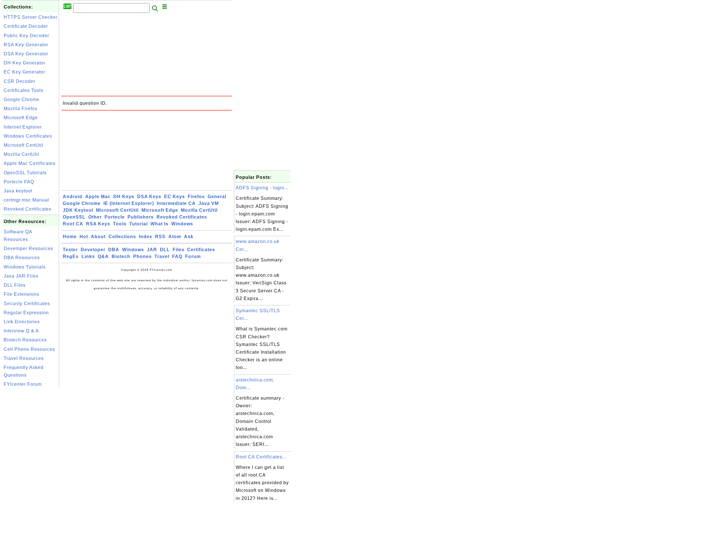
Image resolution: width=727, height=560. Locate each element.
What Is (159, 223)
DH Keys (123, 196)
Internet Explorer (23, 127)
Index (145, 236)
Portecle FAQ (19, 181)
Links (88, 256)
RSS (160, 236)
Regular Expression (26, 312)
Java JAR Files (21, 276)
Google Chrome (21, 99)
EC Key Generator (24, 72)
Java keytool (18, 190)
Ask (188, 236)
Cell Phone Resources (29, 349)
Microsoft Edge (21, 117)
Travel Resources (24, 358)
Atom (174, 236)
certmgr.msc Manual (26, 200)
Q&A (103, 256)
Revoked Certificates (27, 209)
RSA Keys (98, 223)
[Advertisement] (30, 475)
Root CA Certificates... (261, 456)
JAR (152, 249)
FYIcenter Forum (23, 384)
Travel (161, 256)
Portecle (115, 217)
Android (72, 196)
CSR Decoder (19, 81)
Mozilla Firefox (20, 108)
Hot (84, 236)
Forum (193, 256)
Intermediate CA (176, 203)
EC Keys (174, 196)
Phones (142, 256)
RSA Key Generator (26, 44)
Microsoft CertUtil (23, 145)
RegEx (71, 256)
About (98, 236)
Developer (93, 249)
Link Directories (22, 321)
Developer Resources (28, 248)
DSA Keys (149, 196)
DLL (165, 249)
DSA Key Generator (26, 53)
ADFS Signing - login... (262, 187)
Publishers (141, 217)
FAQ (177, 256)
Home (70, 236)
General (217, 196)
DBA (113, 249)
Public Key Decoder (26, 35)
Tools (119, 223)
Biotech (121, 256)
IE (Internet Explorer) (128, 203)
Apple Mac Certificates (29, 163)
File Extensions (21, 294)
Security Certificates (27, 303)
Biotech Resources (25, 339)
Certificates (201, 249)
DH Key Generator (24, 62)
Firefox (196, 196)
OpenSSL (74, 217)
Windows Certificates (28, 136)
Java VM (209, 203)
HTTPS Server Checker (30, 17)
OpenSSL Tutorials (25, 172)
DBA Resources (22, 257)
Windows (182, 223)
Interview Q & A (21, 330)
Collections (122, 236)
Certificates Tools (23, 90)
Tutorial (138, 223)
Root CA (73, 223)
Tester (70, 249)
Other (95, 217)
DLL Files (15, 285)
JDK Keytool (78, 210)
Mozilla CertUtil (21, 154)
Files (178, 249)
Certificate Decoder (26, 26)
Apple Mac (97, 196)
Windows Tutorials (25, 267)
